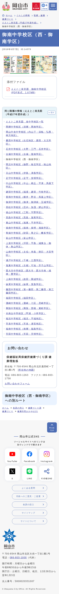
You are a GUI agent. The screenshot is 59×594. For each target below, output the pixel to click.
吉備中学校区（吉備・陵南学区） (25, 154)
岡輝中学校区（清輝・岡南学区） (25, 127)
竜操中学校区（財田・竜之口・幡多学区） (30, 233)
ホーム (9, 15)
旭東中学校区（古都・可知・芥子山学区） (30, 265)
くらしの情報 (23, 15)
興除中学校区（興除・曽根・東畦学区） (28, 308)
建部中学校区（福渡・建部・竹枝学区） (28, 192)
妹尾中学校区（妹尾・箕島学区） (25, 284)
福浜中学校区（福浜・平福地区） (25, 318)
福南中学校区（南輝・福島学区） (25, 329)
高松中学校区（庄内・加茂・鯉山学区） (28, 207)
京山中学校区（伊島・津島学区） (25, 173)
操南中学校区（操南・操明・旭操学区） (28, 228)
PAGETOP (52, 429)
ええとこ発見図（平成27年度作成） (20, 23)
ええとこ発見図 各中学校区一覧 (25, 121)
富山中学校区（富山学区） (21, 238)
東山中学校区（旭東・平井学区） (25, 222)
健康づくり (7, 19)
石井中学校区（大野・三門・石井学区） (28, 149)
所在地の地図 (26, 370)
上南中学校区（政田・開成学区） (25, 279)
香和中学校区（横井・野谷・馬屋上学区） (30, 197)
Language (44, 8)
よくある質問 (28, 488)
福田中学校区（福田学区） (21, 298)
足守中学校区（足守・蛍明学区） (25, 178)
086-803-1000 (18, 557)
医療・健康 (39, 15)
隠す (53, 112)
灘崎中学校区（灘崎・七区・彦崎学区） (28, 303)
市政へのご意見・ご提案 (28, 496)
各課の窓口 (18, 408)
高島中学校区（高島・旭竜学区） (25, 217)
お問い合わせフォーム (17, 383)
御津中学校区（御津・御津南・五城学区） (30, 202)
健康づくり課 (35, 408)
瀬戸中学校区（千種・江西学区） (25, 260)
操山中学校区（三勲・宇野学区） (25, 212)
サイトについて (28, 521)
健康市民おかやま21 (27, 411)
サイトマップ (28, 513)
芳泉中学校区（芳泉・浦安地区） (25, 323)
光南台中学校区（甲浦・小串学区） (26, 313)
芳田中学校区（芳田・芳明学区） (25, 334)
